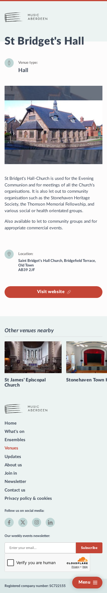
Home (11, 423)
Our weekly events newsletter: (27, 536)
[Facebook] (9, 522)
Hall (23, 70)
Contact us (15, 490)
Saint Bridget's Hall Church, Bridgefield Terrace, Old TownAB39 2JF (57, 265)
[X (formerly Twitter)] (22, 522)
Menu (84, 582)
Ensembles (15, 440)
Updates (13, 457)
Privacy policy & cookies (28, 498)
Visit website (51, 292)
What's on (14, 431)
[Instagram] (36, 522)
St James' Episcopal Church (25, 382)
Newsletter (15, 481)
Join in (11, 473)
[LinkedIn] (50, 522)
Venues (11, 448)
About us (13, 465)
